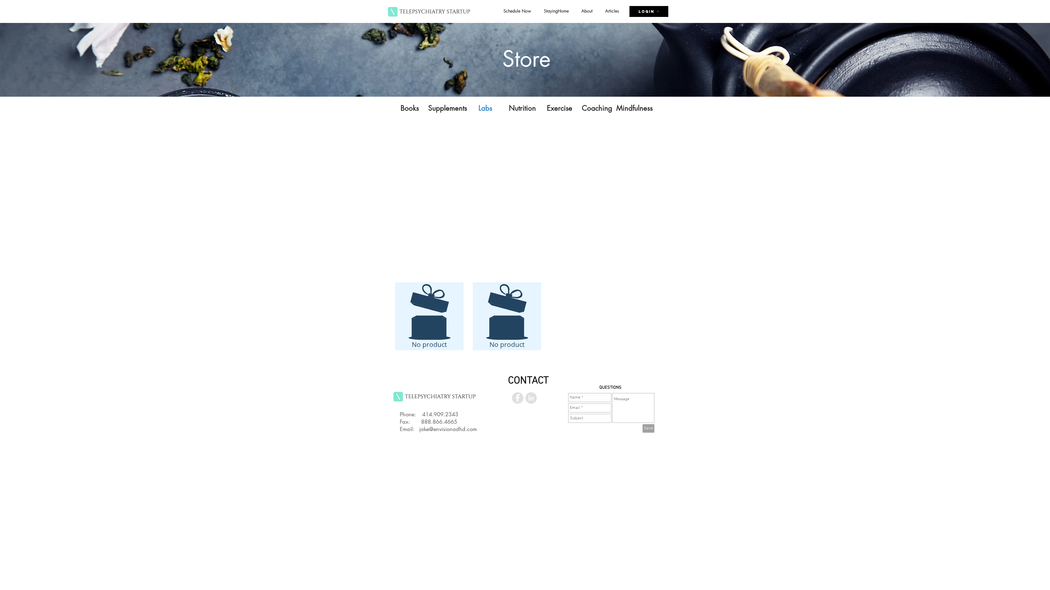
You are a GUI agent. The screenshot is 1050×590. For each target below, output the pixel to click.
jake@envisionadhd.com (448, 429)
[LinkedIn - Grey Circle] (531, 398)
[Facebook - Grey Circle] (517, 398)
